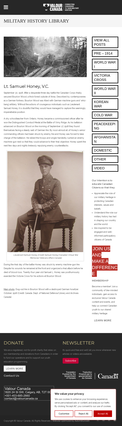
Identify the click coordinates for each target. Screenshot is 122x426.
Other (100, 159)
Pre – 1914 (103, 53)
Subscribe (70, 360)
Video (99, 168)
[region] (83, 404)
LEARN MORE (103, 320)
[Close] (113, 391)
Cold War (103, 115)
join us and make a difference (105, 261)
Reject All (83, 414)
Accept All (103, 414)
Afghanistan (104, 139)
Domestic (103, 150)
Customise (64, 414)
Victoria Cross (102, 78)
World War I (105, 64)
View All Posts (102, 42)
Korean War (101, 104)
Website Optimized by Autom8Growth (71, 421)
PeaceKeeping (104, 126)
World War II (105, 91)
